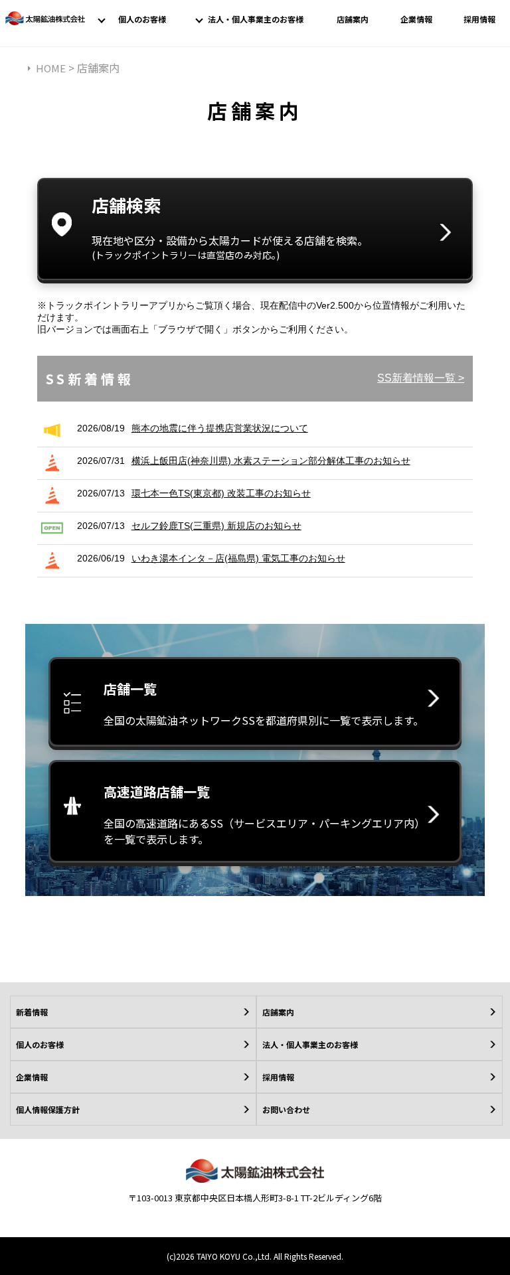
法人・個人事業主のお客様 (255, 19)
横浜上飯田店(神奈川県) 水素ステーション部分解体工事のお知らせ (270, 460)
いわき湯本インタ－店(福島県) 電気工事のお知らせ (238, 558)
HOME (51, 68)
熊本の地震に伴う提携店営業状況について (219, 428)
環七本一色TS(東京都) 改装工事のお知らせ (221, 493)
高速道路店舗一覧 (262, 814)
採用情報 (479, 19)
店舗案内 (353, 19)
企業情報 (416, 19)
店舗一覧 (264, 703)
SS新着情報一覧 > (420, 378)
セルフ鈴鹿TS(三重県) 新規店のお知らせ (216, 525)
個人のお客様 (142, 19)
